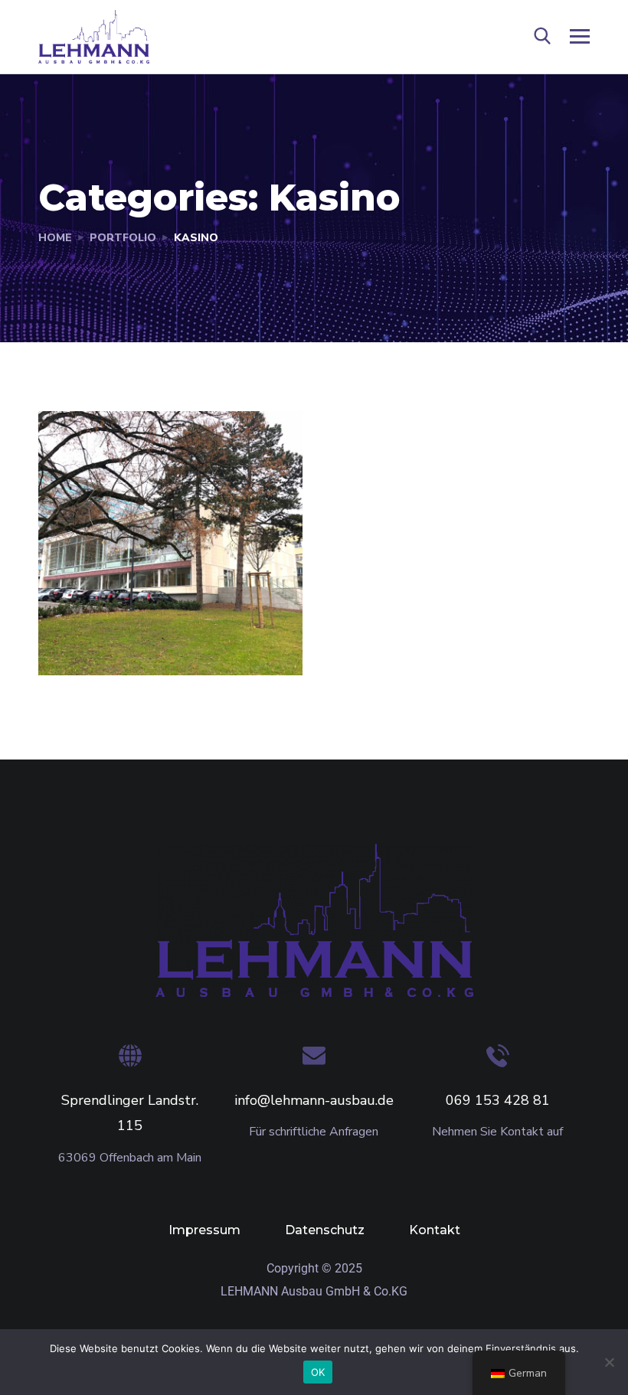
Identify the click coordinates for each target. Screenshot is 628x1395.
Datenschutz (325, 1230)
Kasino (91, 642)
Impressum (204, 1230)
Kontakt (434, 1230)
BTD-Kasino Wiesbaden (126, 604)
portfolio (123, 237)
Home (55, 237)
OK (318, 1372)
